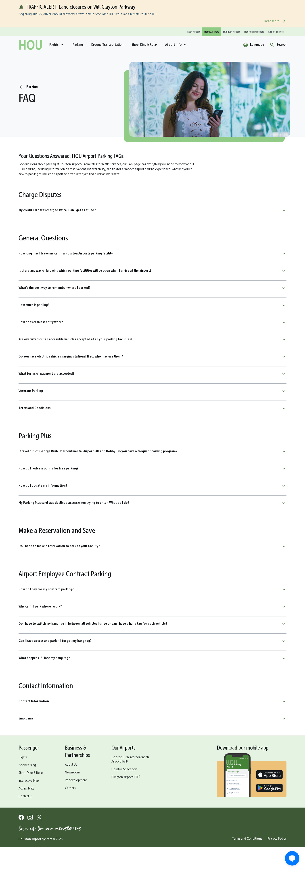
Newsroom (72, 772)
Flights (53, 45)
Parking (78, 45)
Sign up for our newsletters (50, 828)
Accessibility (26, 788)
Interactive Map (29, 781)
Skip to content (16, 24)
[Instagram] (30, 818)
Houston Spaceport (124, 769)
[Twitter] (39, 818)
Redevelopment (76, 780)
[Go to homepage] (31, 45)
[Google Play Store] (269, 788)
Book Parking (27, 765)
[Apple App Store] (269, 775)
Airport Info (173, 45)
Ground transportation (107, 45)
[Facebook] (21, 818)
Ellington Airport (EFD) (125, 777)
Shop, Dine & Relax (144, 45)
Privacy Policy (276, 839)
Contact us (25, 796)
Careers (70, 788)
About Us (71, 765)
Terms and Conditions (247, 839)
